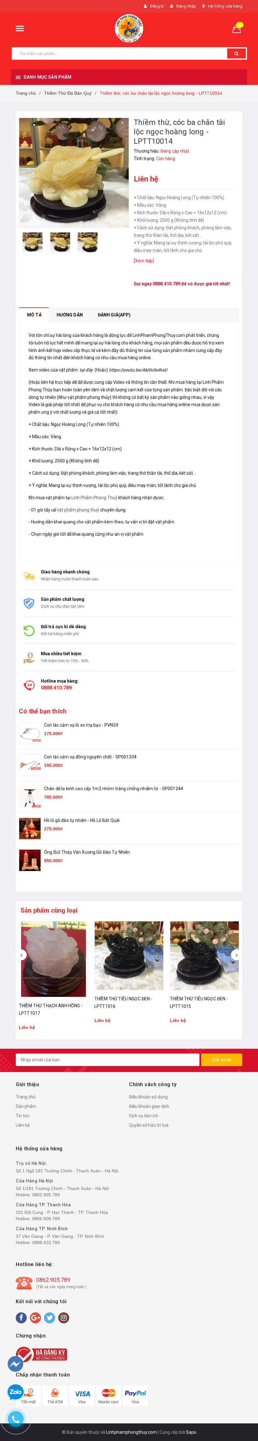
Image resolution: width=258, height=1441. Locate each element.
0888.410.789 (166, 283)
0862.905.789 (46, 1194)
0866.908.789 (46, 1218)
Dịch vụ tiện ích (143, 1115)
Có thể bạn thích (42, 711)
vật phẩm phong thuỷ (78, 509)
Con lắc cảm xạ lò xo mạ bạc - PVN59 (81, 725)
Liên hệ (23, 1125)
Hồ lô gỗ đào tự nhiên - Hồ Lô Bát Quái (82, 820)
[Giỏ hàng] (239, 28)
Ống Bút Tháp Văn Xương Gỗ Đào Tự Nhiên (87, 852)
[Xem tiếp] (144, 260)
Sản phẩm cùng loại (49, 910)
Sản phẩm (26, 1106)
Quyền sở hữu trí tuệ (149, 1125)
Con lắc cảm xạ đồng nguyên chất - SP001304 (90, 756)
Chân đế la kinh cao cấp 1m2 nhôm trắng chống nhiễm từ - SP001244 (113, 788)
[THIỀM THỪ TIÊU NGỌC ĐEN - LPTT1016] (53, 955)
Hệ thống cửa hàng (225, 6)
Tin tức (23, 1115)
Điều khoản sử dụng (148, 1096)
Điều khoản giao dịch (149, 1106)
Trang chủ (26, 1096)
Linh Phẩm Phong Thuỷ (94, 497)
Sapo (191, 1432)
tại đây (86, 369)
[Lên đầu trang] (241, 1403)
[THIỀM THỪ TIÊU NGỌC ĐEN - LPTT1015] (129, 955)
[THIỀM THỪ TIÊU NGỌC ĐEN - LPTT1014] (204, 955)
